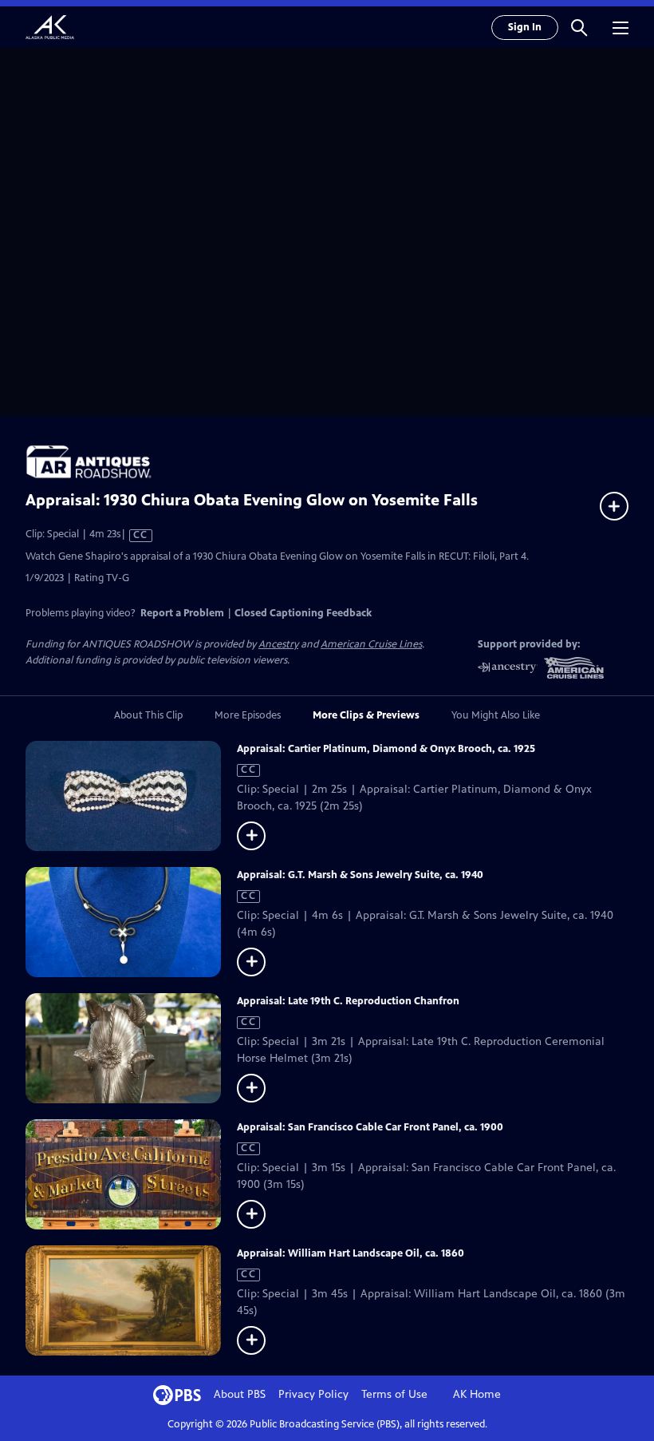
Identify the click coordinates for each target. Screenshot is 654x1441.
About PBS (240, 1394)
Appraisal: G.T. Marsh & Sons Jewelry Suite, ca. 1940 (360, 875)
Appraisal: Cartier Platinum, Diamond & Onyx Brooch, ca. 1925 (386, 748)
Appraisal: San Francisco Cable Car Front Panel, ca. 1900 (370, 1127)
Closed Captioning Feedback (303, 613)
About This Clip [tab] (148, 715)
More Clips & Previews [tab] (366, 715)
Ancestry (278, 644)
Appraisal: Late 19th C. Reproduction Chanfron (348, 1001)
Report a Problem (182, 613)
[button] (579, 27)
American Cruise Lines (371, 644)
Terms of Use (394, 1394)
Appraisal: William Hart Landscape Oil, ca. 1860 (350, 1253)
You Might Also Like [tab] (495, 715)
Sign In (525, 27)
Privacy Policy (313, 1394)
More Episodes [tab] (248, 715)
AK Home (477, 1394)
